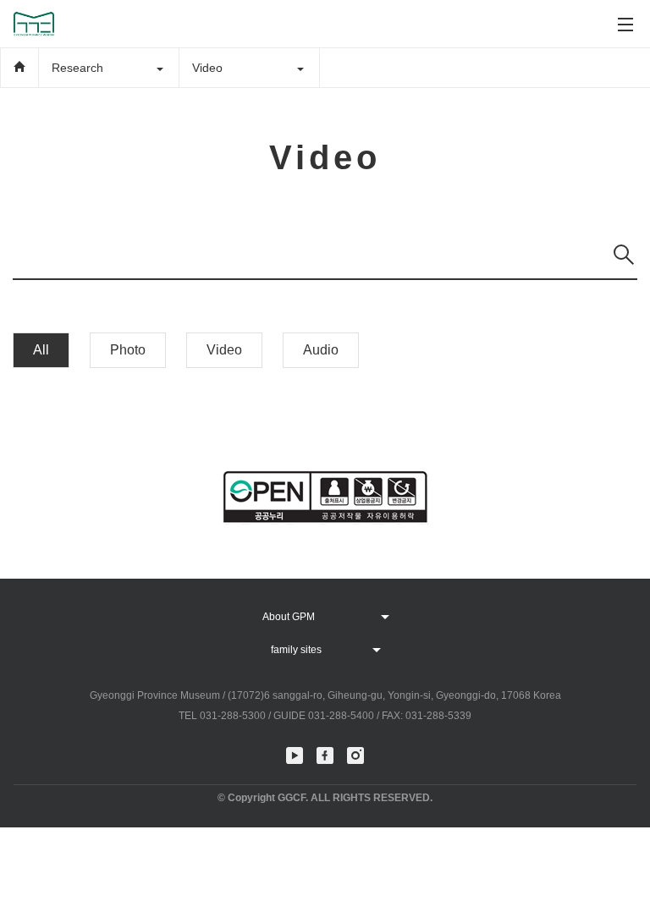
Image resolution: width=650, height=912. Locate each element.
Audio (321, 350)
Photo (128, 350)
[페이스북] (325, 755)
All (41, 350)
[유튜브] (294, 755)
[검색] (623, 254)
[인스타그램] (355, 755)
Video (224, 350)
